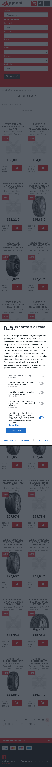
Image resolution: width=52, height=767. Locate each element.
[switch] (41, 383)
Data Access (26, 440)
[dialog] (26, 384)
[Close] (46, 327)
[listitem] (26, 377)
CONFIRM (16, 430)
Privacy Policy (42, 440)
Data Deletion (10, 440)
